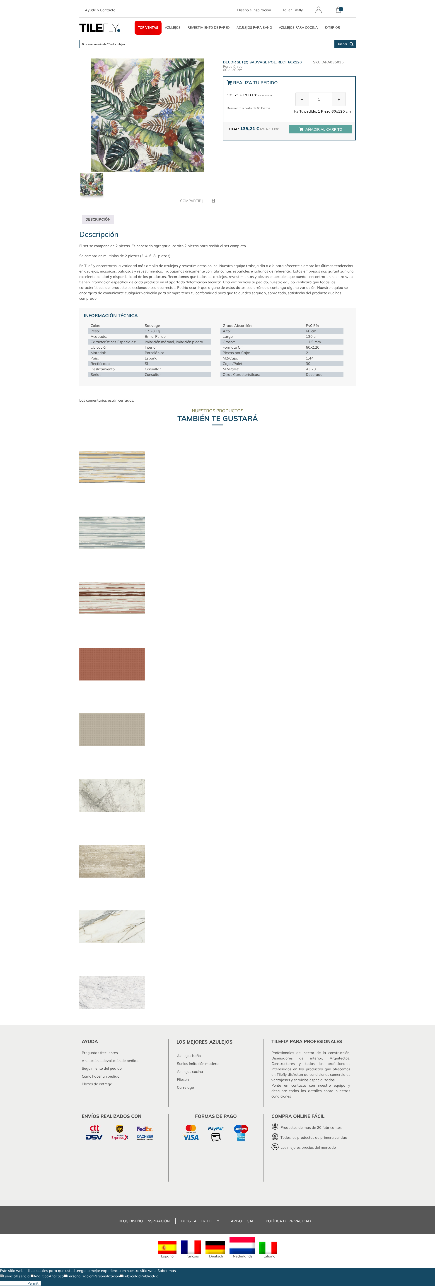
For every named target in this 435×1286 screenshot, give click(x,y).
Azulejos (173, 28)
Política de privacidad (288, 1221)
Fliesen (183, 1079)
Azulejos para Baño (254, 28)
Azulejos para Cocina (298, 28)
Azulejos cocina (190, 1071)
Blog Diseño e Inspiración (144, 1221)
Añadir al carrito (323, 129)
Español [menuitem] (167, 1256)
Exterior (332, 28)
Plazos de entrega (97, 1084)
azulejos (220, 1042)
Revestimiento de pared (209, 28)
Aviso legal (242, 1221)
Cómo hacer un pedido (100, 1076)
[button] (8, 1276)
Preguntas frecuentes (100, 1052)
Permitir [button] (34, 1283)
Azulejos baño (189, 1055)
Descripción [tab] (98, 219)
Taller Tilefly (292, 10)
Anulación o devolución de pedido (110, 1060)
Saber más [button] (166, 1270)
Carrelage (185, 1087)
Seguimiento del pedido (102, 1068)
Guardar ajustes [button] (13, 1283)
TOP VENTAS (148, 28)
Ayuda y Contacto (100, 10)
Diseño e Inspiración (254, 10)
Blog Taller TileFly (200, 1221)
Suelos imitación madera (198, 1063)
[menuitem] (167, 1249)
